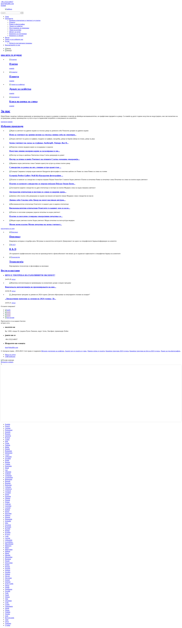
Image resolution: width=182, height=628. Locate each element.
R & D (12, 249)
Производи (9, 18)
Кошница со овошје (16, 35)
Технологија (16, 261)
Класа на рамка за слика (23, 101)
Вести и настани (10, 270)
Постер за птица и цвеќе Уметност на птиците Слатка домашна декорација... (44, 159)
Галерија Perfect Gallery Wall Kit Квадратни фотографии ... (36, 175)
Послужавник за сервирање (19, 28)
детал (13, 279)
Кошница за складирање (18, 34)
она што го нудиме (11, 55)
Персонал (14, 236)
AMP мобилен (10, 356)
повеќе (11, 68)
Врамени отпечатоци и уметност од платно (24, 20)
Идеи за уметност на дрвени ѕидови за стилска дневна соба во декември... (42, 135)
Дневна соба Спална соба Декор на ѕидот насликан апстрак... (37, 200)
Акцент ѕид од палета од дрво (75, 351)
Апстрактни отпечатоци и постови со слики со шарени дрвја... (37, 192)
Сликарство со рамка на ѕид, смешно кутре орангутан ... (35, 167)
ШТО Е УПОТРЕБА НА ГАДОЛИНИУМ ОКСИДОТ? (30, 275)
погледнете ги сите (8, 228)
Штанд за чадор (15, 32)
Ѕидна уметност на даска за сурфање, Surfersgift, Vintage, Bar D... (39, 143)
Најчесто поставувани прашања (20, 43)
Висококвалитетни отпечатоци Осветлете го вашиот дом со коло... (39, 208)
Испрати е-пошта (7, 362)
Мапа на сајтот (10, 355)
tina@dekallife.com (11, 347)
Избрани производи (12, 126)
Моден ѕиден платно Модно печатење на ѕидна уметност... (35, 224)
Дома (7, 16)
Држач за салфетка (16, 26)
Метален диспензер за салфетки (52, 351)
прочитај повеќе (7, 122)
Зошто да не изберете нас (14, 39)
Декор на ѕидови (15, 30)
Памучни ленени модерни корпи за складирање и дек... (34, 151)
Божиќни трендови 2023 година (117, 351)
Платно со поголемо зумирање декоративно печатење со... (36, 216)
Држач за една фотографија (170, 351)
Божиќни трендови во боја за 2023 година (145, 351)
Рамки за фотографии (17, 24)
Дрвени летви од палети (96, 351)
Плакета (12, 22)
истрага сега (5, 323)
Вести (7, 37)
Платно (13, 64)
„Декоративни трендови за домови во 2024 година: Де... (30, 299)
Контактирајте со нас (12, 45)
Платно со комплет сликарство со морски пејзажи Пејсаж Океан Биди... (42, 184)
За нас (7, 41)
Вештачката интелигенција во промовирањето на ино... (30, 287)
